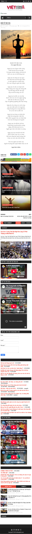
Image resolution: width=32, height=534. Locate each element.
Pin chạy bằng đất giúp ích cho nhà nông (11, 405)
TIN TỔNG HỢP (4, 473)
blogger (18, 223)
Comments (23, 486)
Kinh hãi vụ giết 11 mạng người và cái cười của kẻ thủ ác (15, 390)
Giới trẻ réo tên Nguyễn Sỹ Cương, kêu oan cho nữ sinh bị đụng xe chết (15, 374)
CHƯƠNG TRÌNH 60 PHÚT (7, 471)
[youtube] (24, 1)
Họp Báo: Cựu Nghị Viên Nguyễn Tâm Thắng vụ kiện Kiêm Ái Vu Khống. (19, 503)
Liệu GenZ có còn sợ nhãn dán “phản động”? (12, 368)
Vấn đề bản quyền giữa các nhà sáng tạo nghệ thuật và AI (15, 402)
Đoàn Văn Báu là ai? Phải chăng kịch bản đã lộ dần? (14, 385)
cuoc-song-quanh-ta (24, 26)
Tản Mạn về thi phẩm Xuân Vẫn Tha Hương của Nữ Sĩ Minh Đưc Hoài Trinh (16, 191)
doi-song (3, 27)
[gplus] (30, 1)
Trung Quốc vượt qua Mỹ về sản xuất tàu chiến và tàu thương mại (16, 413)
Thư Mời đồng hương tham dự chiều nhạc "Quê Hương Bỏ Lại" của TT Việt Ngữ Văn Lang (19, 490)
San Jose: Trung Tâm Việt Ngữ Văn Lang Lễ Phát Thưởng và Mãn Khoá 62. (14, 232)
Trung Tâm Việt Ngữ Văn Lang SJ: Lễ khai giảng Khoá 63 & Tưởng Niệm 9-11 (19, 496)
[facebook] (26, 1)
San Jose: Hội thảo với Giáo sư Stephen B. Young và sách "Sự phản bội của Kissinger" (19, 510)
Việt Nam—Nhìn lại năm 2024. (8, 388)
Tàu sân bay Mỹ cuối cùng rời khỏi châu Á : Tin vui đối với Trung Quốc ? (15, 478)
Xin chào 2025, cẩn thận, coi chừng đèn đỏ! (12, 382)
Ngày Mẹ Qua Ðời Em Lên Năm (8, 176)
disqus (23, 223)
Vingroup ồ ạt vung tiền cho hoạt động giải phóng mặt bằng (14, 365)
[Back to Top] (20, 530)
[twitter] (28, 1)
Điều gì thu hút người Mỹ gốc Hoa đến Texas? (12, 407)
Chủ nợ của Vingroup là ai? (7, 363)
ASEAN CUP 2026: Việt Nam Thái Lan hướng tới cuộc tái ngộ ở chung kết (16, 475)
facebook (28, 223)
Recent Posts (8, 486)
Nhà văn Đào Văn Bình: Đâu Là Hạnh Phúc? (11, 207)
